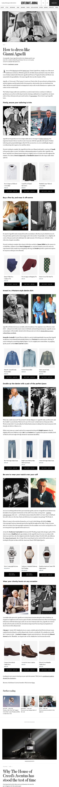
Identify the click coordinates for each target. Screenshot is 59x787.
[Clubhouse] (47, 3)
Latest (2, 7)
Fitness (41, 7)
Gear (18, 7)
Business (23, 7)
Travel (28, 7)
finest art (15, 70)
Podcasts (51, 7)
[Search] (43, 3)
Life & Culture (34, 7)
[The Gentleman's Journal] (29, 3)
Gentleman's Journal (13, 64)
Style (7, 7)
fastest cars (26, 70)
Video (56, 7)
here (33, 682)
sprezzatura (33, 96)
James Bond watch (10, 538)
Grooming (12, 7)
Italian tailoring (44, 138)
